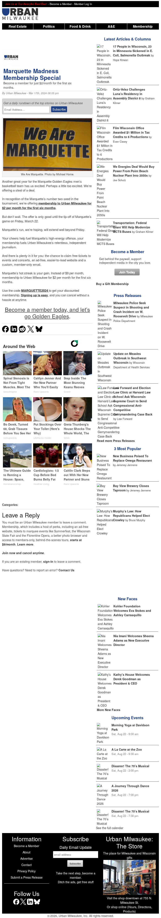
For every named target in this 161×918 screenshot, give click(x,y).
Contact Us (66, 570)
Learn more (25, 544)
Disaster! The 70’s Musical (130, 766)
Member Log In (83, 4)
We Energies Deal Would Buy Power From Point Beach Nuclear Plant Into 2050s (134, 170)
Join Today (127, 272)
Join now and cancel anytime (23, 553)
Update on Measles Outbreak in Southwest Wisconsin (129, 358)
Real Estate (18, 26)
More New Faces (108, 710)
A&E (111, 26)
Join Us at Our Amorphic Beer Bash (26, 4)
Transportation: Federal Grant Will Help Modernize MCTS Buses (131, 227)
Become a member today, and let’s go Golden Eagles (47, 312)
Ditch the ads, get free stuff (75, 882)
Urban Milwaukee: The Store (129, 842)
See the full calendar (109, 828)
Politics (49, 26)
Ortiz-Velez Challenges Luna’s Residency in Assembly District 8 (129, 93)
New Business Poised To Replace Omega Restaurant (132, 458)
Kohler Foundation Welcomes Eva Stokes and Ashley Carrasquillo (132, 610)
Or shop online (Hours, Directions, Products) (129, 909)
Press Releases (127, 295)
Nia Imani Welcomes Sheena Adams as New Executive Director (133, 640)
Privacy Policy (26, 871)
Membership (143, 26)
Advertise (26, 858)
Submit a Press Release (27, 877)
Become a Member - (62, 4)
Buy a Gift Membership (112, 284)
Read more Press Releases (116, 441)
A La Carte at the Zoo (127, 749)
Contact (26, 865)
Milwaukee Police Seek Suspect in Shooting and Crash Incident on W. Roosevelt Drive (131, 309)
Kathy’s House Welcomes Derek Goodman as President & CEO (131, 678)
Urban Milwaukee (16, 93)
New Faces (127, 599)
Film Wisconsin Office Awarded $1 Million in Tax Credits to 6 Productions (131, 132)
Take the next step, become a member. (75, 875)
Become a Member (127, 251)
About (26, 852)
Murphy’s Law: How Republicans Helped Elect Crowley (131, 515)
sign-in (48, 561)
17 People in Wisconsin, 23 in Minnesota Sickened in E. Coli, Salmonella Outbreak (133, 50)
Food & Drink (80, 26)
